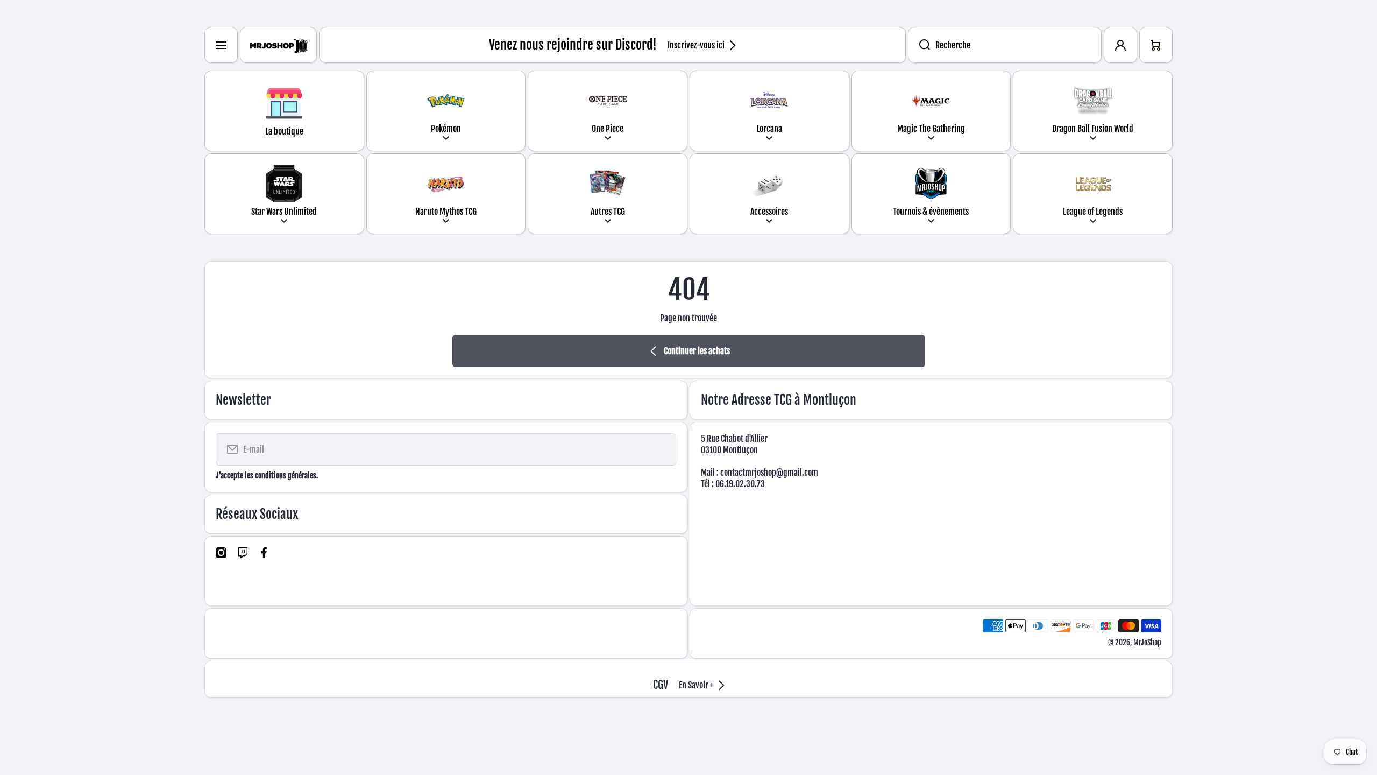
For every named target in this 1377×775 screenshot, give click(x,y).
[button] (1156, 44)
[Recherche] (919, 45)
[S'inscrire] (661, 449)
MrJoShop (1147, 642)
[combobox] (1005, 45)
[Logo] (278, 45)
